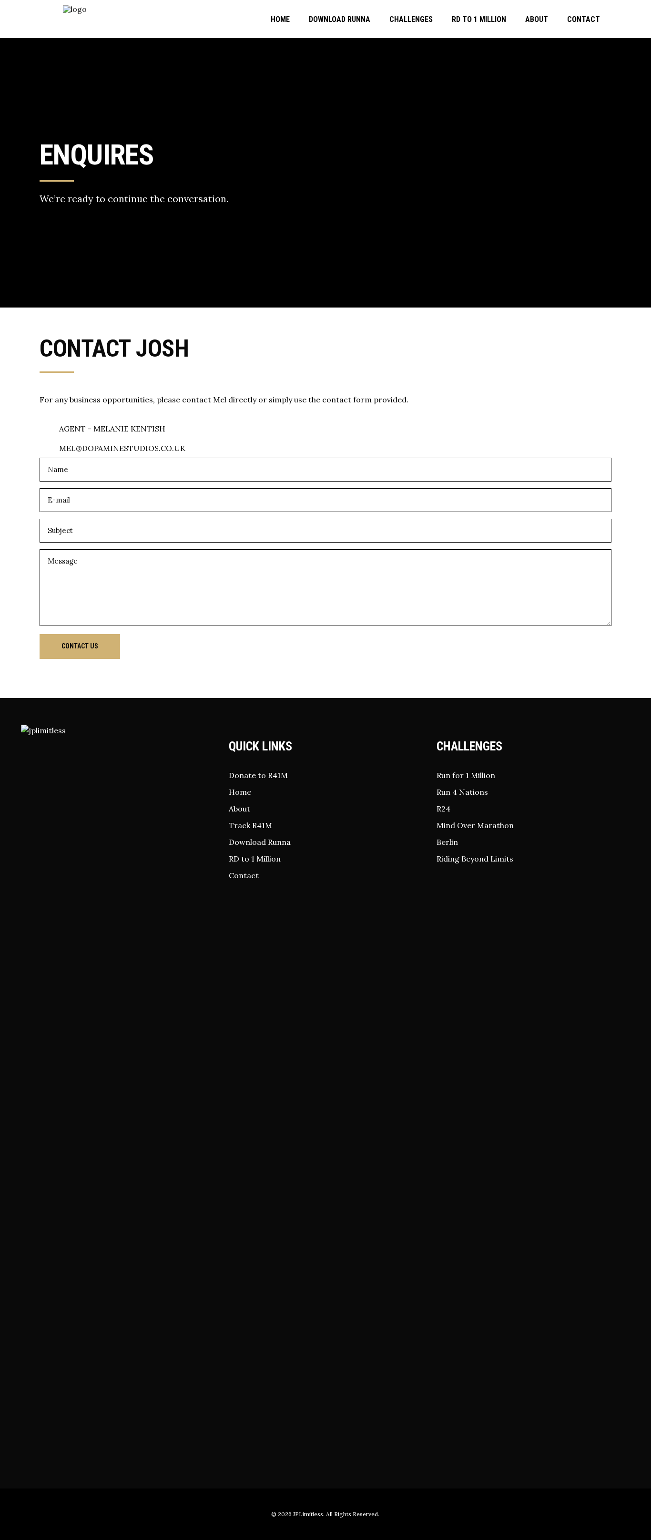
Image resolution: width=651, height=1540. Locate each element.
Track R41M (250, 825)
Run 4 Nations (462, 792)
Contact (244, 875)
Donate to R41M (258, 775)
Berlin (447, 842)
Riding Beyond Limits (475, 858)
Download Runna (260, 842)
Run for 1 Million (466, 775)
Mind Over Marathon (475, 825)
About (239, 808)
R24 (443, 808)
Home (240, 792)
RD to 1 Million (255, 858)
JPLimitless (308, 1514)
